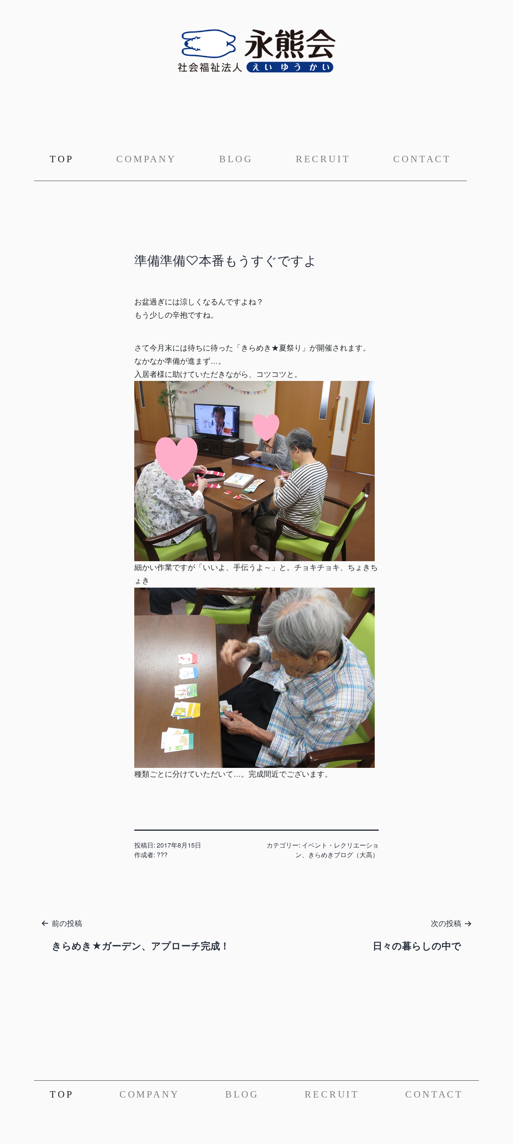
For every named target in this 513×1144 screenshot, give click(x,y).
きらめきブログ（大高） (343, 854)
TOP (63, 159)
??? (162, 854)
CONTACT (422, 159)
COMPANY (146, 159)
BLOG (236, 159)
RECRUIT (323, 159)
